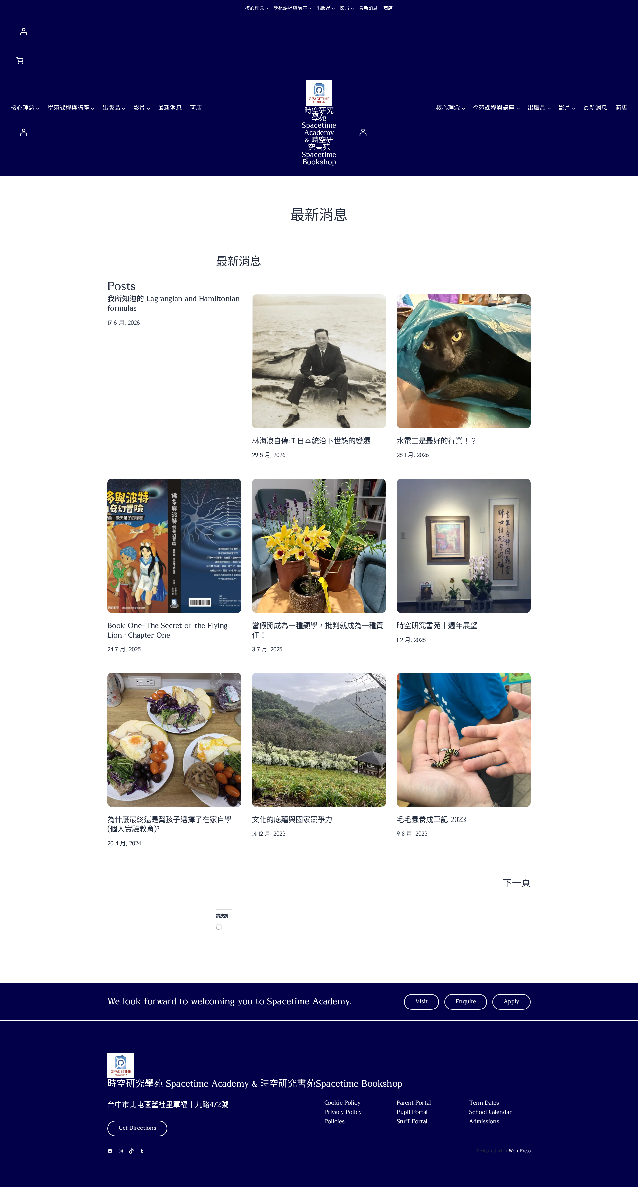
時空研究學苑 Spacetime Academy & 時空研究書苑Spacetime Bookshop (319, 136)
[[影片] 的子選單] (352, 8)
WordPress (520, 1151)
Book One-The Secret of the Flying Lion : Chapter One (167, 630)
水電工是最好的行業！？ (437, 441)
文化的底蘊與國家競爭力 (292, 819)
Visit (421, 1002)
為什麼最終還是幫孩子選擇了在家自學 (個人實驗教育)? (169, 824)
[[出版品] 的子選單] (333, 8)
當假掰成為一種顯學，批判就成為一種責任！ (317, 630)
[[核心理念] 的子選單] (267, 8)
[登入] (320, 31)
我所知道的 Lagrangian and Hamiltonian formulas (173, 303)
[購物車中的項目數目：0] (20, 60)
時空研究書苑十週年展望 (437, 625)
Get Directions (137, 1128)
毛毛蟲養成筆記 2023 (431, 819)
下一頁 (517, 883)
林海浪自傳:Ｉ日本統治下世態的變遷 (311, 441)
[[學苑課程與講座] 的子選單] (309, 8)
